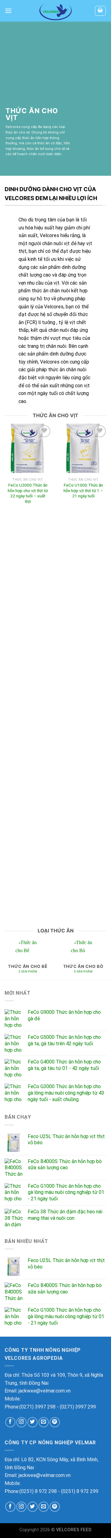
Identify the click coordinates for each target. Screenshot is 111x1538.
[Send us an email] (44, 1422)
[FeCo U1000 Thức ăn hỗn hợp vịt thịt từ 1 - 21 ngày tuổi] (83, 448)
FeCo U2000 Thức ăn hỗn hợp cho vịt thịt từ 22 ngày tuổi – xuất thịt (28, 493)
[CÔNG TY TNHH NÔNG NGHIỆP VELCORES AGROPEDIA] (55, 11)
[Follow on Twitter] (32, 1422)
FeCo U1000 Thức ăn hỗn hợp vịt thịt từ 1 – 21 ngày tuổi (83, 490)
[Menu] (8, 10)
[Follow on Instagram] (21, 1422)
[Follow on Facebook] (10, 1422)
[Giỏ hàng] (100, 11)
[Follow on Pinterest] (55, 1422)
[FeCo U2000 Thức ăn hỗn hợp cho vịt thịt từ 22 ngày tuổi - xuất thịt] (27, 448)
